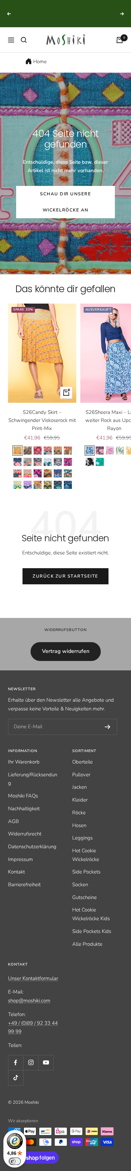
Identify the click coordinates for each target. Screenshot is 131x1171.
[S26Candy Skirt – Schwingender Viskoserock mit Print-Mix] (42, 353)
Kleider (80, 799)
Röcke (79, 812)
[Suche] (24, 40)
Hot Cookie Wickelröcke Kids (91, 914)
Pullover (81, 774)
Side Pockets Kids (91, 931)
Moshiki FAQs (23, 795)
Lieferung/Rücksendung (32, 779)
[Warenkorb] (119, 40)
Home (40, 61)
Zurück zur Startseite (65, 576)
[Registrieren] (108, 727)
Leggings (82, 837)
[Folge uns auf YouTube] (45, 1062)
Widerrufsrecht (24, 833)
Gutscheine (84, 897)
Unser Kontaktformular (33, 978)
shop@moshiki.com (29, 1000)
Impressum (20, 859)
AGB (13, 821)
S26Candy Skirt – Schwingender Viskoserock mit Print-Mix (42, 420)
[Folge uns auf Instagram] (30, 1062)
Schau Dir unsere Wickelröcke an (65, 202)
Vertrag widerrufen (65, 651)
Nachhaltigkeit (24, 808)
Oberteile (82, 761)
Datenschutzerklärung (32, 846)
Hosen (79, 825)
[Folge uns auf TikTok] (15, 1077)
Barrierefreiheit (24, 884)
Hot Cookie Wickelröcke (85, 855)
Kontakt (16, 871)
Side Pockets (86, 871)
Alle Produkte (87, 944)
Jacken (79, 787)
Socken (80, 884)
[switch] (15, 1161)
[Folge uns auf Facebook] (15, 1062)
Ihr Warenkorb (24, 761)
